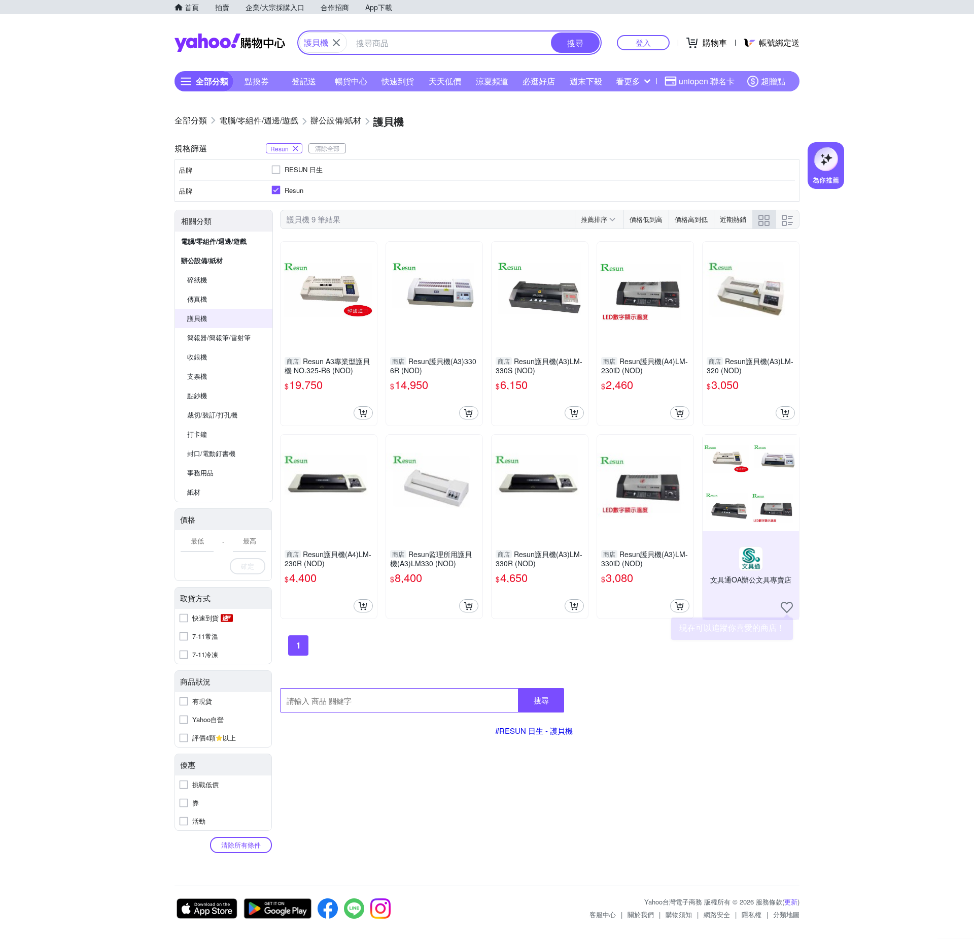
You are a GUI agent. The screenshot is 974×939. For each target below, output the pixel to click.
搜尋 (541, 700)
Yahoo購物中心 (230, 42)
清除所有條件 (241, 845)
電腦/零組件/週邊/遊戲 (214, 241)
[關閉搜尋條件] (336, 43)
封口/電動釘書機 (211, 453)
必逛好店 (539, 81)
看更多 (628, 81)
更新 (790, 901)
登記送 (304, 81)
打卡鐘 (197, 434)
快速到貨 (397, 81)
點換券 (257, 81)
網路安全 (717, 914)
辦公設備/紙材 (202, 260)
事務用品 (200, 472)
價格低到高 (646, 219)
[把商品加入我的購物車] (363, 412)
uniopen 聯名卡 (707, 81)
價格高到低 (691, 219)
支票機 (197, 376)
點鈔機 (197, 395)
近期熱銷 (733, 219)
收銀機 (197, 357)
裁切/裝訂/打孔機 (212, 414)
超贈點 (773, 81)
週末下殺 (586, 81)
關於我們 (641, 914)
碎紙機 (197, 279)
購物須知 (679, 914)
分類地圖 (786, 914)
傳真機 (197, 299)
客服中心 (602, 914)
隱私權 (751, 914)
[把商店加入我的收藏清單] (787, 607)
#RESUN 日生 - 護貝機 (534, 730)
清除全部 (327, 148)
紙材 (193, 492)
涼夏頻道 (492, 81)
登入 (643, 42)
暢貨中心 (351, 81)
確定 (247, 566)
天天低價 (445, 81)
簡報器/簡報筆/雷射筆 (219, 337)
